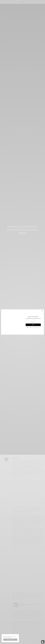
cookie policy (10, 637)
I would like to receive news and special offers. (34, 327)
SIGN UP (33, 324)
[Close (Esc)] (42, 311)
